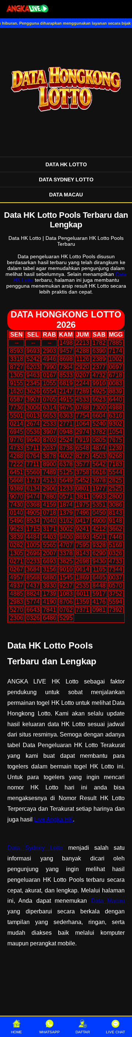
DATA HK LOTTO (66, 164)
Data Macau (108, 901)
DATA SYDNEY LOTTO (66, 179)
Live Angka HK (53, 819)
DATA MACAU (66, 195)
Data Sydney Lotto (35, 848)
